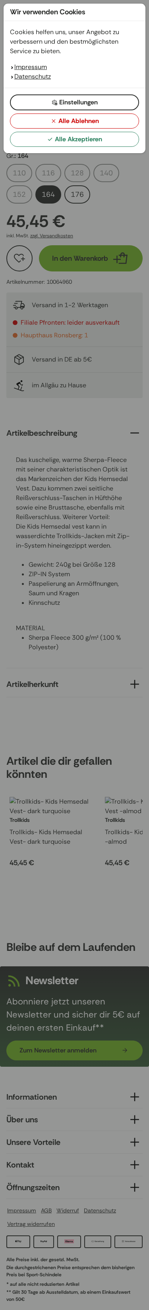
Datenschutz (32, 76)
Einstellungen (78, 102)
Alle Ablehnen (78, 121)
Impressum (30, 67)
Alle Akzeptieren (78, 139)
